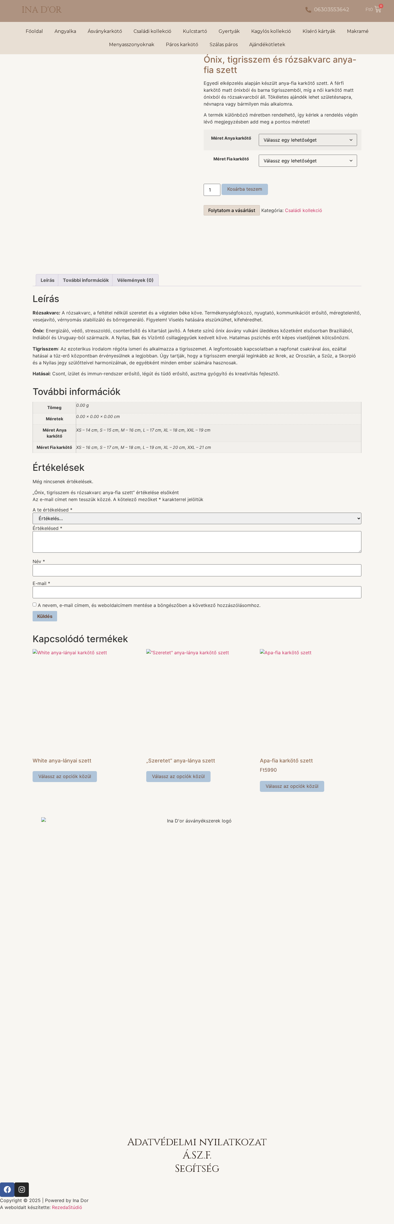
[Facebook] (7, 1189)
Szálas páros (224, 44)
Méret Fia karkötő (231, 159)
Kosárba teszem (244, 189)
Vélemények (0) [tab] (135, 280)
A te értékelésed (52, 509)
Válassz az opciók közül (64, 776)
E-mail (41, 583)
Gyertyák (229, 31)
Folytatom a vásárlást (231, 210)
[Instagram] (21, 1189)
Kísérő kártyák (319, 31)
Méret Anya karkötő (231, 138)
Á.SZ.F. (197, 1155)
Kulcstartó (195, 31)
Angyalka (65, 31)
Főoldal (34, 31)
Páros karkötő (182, 44)
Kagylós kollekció (271, 31)
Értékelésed (47, 528)
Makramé (358, 31)
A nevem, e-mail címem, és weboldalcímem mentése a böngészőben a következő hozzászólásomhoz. (149, 605)
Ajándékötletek (267, 44)
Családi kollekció (152, 31)
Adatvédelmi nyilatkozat (197, 1142)
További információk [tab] (86, 280)
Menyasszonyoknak (131, 44)
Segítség (197, 1169)
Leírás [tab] (48, 280)
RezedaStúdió (67, 1207)
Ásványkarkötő (105, 31)
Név (39, 561)
